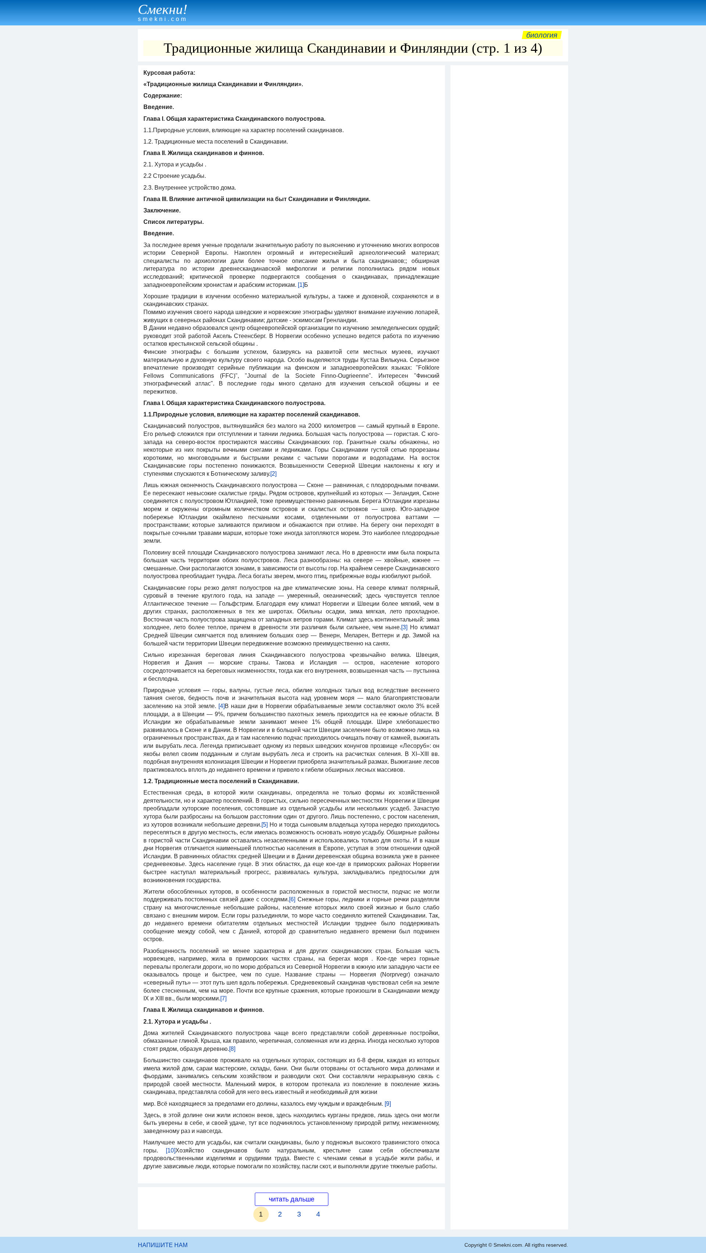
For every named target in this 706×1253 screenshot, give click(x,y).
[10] (170, 1150)
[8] (232, 1049)
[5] (264, 824)
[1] (301, 285)
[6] (292, 899)
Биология (541, 35)
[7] (223, 998)
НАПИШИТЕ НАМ (163, 1245)
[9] (388, 1104)
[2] (273, 474)
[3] (404, 627)
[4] (221, 706)
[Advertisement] (509, 179)
